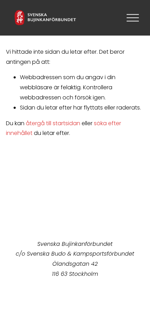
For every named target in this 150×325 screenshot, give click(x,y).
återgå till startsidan (53, 123)
